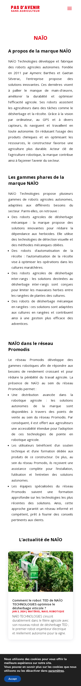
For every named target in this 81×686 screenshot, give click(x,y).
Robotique (56, 611)
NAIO (44, 611)
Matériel (34, 611)
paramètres (56, 671)
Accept (12, 679)
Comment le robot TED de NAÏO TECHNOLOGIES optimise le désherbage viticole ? (37, 604)
